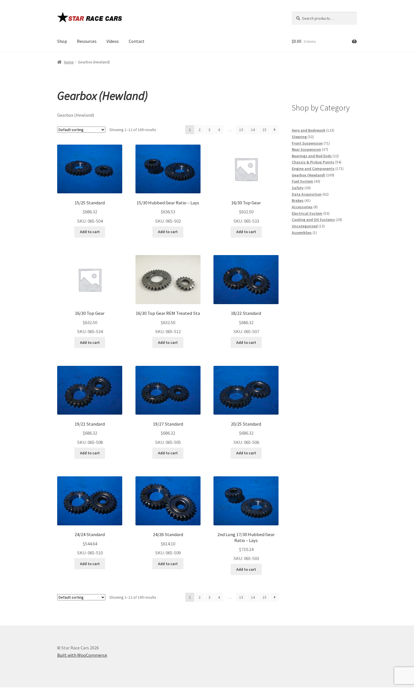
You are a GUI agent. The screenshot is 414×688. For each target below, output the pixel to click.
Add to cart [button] (90, 231)
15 (264, 129)
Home (69, 62)
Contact (136, 41)
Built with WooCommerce (82, 655)
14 (253, 129)
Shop (62, 41)
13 (241, 129)
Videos (112, 41)
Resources (87, 41)
